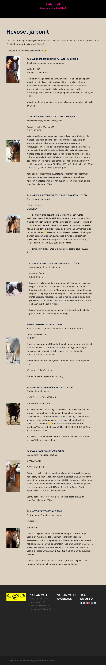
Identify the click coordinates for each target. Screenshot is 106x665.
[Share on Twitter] (84, 603)
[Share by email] (95, 603)
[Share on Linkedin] (92, 603)
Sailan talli (53, 4)
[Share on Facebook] (81, 603)
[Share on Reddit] (87, 603)
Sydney (50, 660)
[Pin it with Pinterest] (89, 603)
